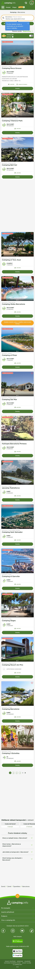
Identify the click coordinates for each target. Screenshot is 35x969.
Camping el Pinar (9, 355)
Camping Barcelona (10, 709)
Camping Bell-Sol (9, 165)
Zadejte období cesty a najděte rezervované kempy (17, 322)
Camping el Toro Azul (11, 260)
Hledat (8, 7)
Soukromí (27, 961)
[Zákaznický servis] (26, 3)
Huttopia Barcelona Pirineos (14, 444)
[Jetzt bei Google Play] (17, 955)
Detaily (17, 88)
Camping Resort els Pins (12, 665)
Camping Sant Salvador (12, 532)
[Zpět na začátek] (17, 896)
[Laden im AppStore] (17, 951)
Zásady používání (10, 961)
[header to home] (8, 2)
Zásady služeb (26, 963)
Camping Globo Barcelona (13, 304)
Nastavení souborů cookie (12, 963)
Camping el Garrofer (11, 576)
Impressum (20, 961)
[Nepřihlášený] (31, 3)
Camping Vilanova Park (12, 121)
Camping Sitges (9, 621)
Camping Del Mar (9, 399)
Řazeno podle (17, 31)
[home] (17, 902)
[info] (12, 37)
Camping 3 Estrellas (10, 753)
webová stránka (22, 84)
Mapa (14, 7)
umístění (12, 84)
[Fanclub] (21, 7)
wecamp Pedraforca (11, 488)
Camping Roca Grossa (11, 68)
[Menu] (3, 7)
